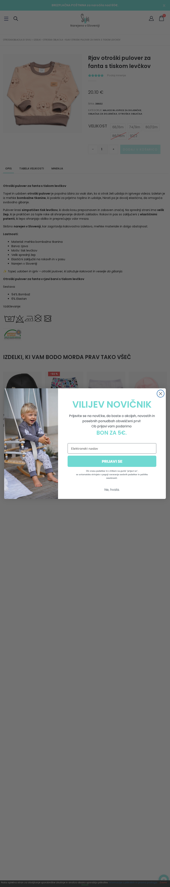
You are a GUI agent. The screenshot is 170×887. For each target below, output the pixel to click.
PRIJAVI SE (112, 461)
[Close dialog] (160, 393)
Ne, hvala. (112, 489)
